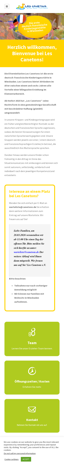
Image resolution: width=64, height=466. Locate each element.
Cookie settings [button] (11, 459)
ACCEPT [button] (26, 459)
